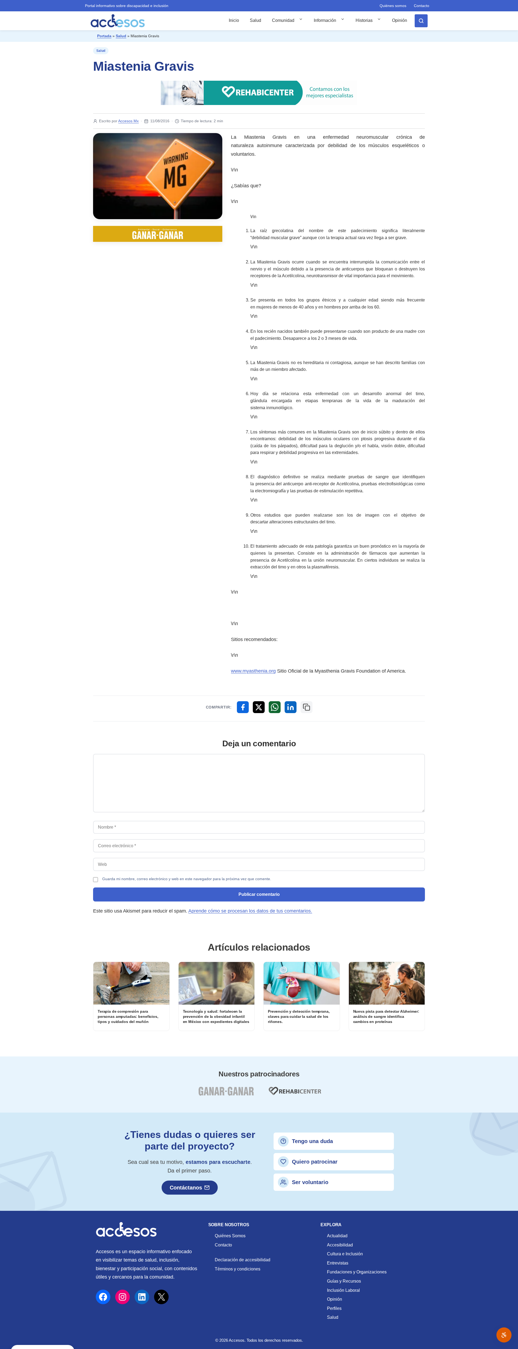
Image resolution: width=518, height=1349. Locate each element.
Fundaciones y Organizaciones (357, 1272)
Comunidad (283, 20)
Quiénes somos (393, 6)
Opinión (399, 20)
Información (325, 20)
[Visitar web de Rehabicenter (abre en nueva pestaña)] (294, 1094)
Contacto (421, 6)
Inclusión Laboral (343, 1290)
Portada (104, 36)
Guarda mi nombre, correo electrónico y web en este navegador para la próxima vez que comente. (186, 879)
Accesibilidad (340, 1245)
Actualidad (337, 1235)
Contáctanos (186, 1188)
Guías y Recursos (344, 1281)
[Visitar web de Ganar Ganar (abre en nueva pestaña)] (226, 1094)
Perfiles (334, 1308)
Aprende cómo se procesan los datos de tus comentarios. (250, 911)
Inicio (234, 20)
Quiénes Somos (230, 1235)
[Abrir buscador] (421, 20)
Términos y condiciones (237, 1269)
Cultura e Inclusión (345, 1254)
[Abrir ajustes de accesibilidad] (504, 1335)
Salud (255, 20)
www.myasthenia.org (253, 671)
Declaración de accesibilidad (242, 1260)
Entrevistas (337, 1263)
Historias (364, 20)
